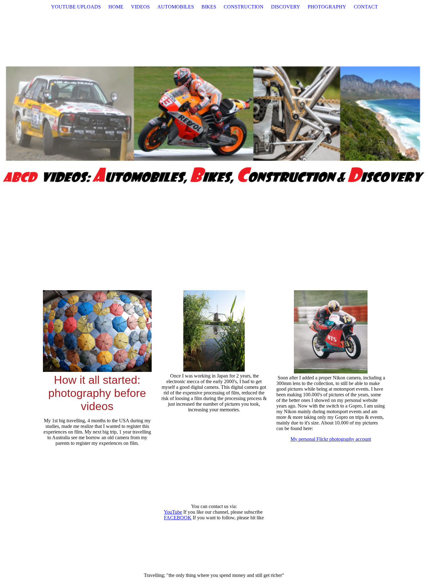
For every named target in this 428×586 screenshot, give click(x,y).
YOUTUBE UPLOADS (76, 6)
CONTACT (366, 6)
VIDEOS (140, 6)
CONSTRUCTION (244, 6)
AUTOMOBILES (175, 6)
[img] (214, 125)
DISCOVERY (285, 6)
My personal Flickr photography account (330, 439)
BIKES (208, 6)
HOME (115, 6)
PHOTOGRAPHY (327, 6)
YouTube (173, 512)
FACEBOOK (177, 517)
